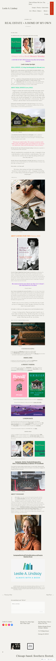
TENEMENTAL (28, 367)
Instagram (18, 462)
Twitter (27, 555)
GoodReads (40, 463)
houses (28, 586)
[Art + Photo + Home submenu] (41, 10)
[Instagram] (9, 625)
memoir (39, 586)
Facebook (22, 555)
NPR (18, 587)
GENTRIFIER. (30, 370)
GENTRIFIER (27, 424)
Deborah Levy (38, 586)
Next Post (49, 595)
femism (41, 586)
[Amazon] (6, 625)
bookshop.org (33, 586)
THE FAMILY (38, 425)
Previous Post (8, 595)
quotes (28, 587)
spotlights (40, 587)
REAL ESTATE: (36, 369)
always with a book (23, 586)
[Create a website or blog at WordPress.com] (2, 652)
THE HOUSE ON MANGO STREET (26, 588)
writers (38, 588)
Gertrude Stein (23, 586)
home (26, 586)
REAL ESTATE (15, 425)
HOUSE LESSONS (20, 369)
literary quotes (36, 586)
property (21, 587)
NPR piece (37, 353)
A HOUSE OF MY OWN (16, 586)
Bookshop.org (39, 399)
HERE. (36, 428)
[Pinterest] (3, 625)
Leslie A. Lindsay (9, 8)
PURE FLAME (24, 587)
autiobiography (29, 586)
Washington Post (17, 352)
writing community (41, 588)
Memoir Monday (12, 588)
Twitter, (24, 462)
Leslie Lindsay (31, 586)
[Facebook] (12, 625)
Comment (41, 611)
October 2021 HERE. (37, 402)
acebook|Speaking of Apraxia (25, 463)
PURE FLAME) (31, 422)
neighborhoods (15, 587)
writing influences (15, 589)
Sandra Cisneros (35, 587)
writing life (20, 589)
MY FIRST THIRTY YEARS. (35, 436)
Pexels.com (20, 132)
